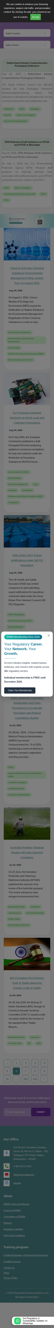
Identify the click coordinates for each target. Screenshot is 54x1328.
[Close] (49, 635)
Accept (44, 17)
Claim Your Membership (20, 690)
